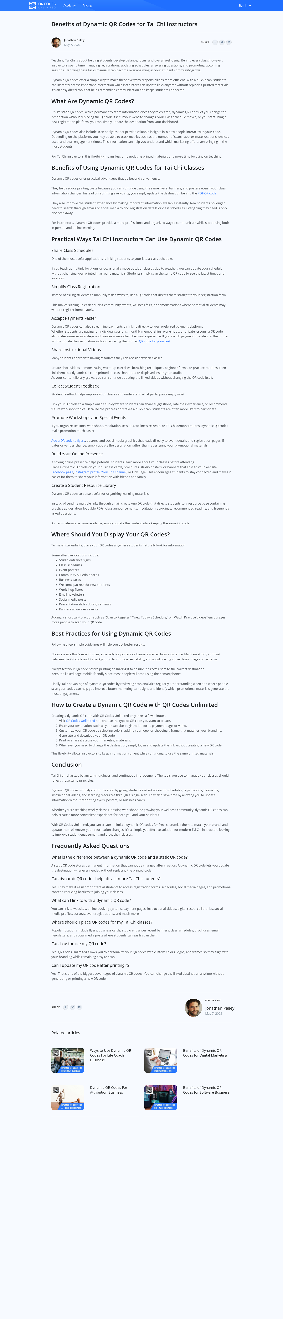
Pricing (87, 5)
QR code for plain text (154, 341)
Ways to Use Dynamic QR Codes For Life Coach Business (110, 1055)
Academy (70, 5)
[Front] (44, 5)
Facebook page (62, 472)
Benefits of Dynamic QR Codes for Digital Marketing (205, 1053)
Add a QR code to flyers (68, 440)
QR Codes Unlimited (80, 721)
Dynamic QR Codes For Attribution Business (108, 1090)
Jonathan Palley (74, 40)
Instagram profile (87, 472)
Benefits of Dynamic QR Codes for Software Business (206, 1090)
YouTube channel (113, 472)
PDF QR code (207, 193)
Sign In (243, 5)
